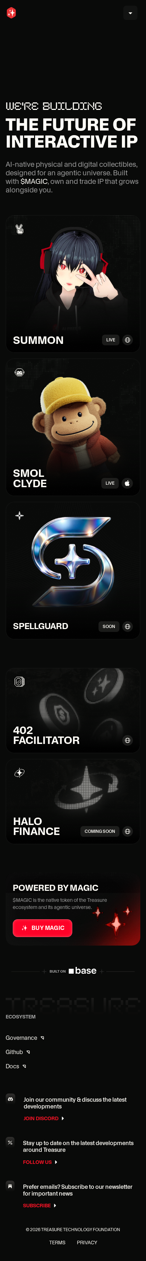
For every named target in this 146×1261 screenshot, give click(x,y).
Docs (12, 1066)
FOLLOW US (37, 1162)
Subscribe (37, 1205)
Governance (21, 1037)
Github (14, 1052)
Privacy (87, 1242)
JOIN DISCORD (41, 1118)
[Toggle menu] (130, 13)
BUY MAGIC (48, 927)
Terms (57, 1242)
